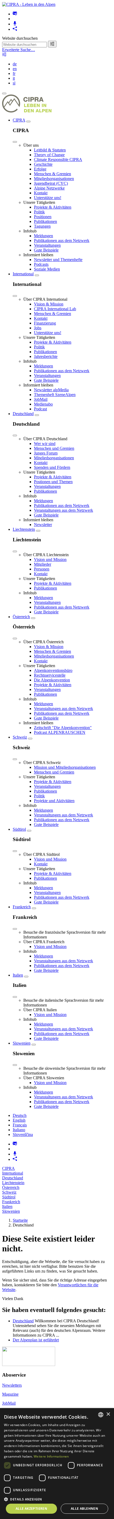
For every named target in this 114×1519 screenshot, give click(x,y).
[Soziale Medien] (15, 29)
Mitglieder (42, 564)
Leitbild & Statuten (50, 150)
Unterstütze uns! (47, 197)
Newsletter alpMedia (51, 390)
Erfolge (40, 169)
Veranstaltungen (47, 245)
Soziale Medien (47, 269)
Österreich (21, 616)
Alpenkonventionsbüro (53, 670)
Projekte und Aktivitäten (54, 800)
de (15, 64)
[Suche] (52, 44)
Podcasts (41, 264)
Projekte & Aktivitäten (52, 207)
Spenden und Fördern (52, 467)
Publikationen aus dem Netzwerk (61, 240)
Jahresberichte (46, 356)
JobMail (40, 399)
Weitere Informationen (51, 1456)
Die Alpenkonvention (52, 680)
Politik (39, 212)
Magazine (10, 1394)
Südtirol (19, 829)
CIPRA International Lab (55, 309)
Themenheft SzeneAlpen (55, 394)
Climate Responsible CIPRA (58, 159)
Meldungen (43, 235)
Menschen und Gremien (54, 448)
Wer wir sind (44, 443)
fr (14, 73)
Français (20, 1125)
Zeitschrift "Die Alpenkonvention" (63, 727)
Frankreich (22, 907)
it (14, 78)
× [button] (108, 1414)
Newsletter (43, 524)
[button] (57, 1499)
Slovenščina (23, 1134)
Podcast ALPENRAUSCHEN (59, 732)
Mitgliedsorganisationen (54, 178)
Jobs (37, 328)
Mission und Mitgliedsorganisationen (65, 767)
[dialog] (57, 1463)
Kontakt (40, 193)
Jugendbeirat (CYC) (51, 183)
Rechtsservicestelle (49, 675)
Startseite (20, 1220)
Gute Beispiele (46, 250)
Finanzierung (45, 323)
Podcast (40, 409)
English (19, 1120)
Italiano (19, 1129)
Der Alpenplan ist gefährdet (36, 1340)
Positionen (42, 216)
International (23, 274)
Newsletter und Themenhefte (58, 259)
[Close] (15, 142)
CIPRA (19, 120)
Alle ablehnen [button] (84, 1508)
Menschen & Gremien (52, 174)
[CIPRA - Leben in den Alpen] (28, 4)
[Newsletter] (15, 14)
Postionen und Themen (53, 481)
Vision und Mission (50, 559)
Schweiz (20, 737)
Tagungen (42, 226)
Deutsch (20, 1115)
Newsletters (12, 1385)
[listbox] (100, 1414)
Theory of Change (49, 154)
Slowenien (21, 1043)
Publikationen (45, 221)
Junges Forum (46, 453)
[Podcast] (15, 24)
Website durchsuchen (20, 38)
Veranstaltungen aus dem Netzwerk (63, 510)
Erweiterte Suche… (18, 49)
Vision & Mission (48, 304)
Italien (18, 975)
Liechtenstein (24, 529)
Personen (41, 569)
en (15, 68)
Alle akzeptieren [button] (31, 1508)
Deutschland (23, 413)
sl (14, 83)
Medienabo (43, 404)
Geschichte (43, 164)
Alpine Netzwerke (49, 188)
